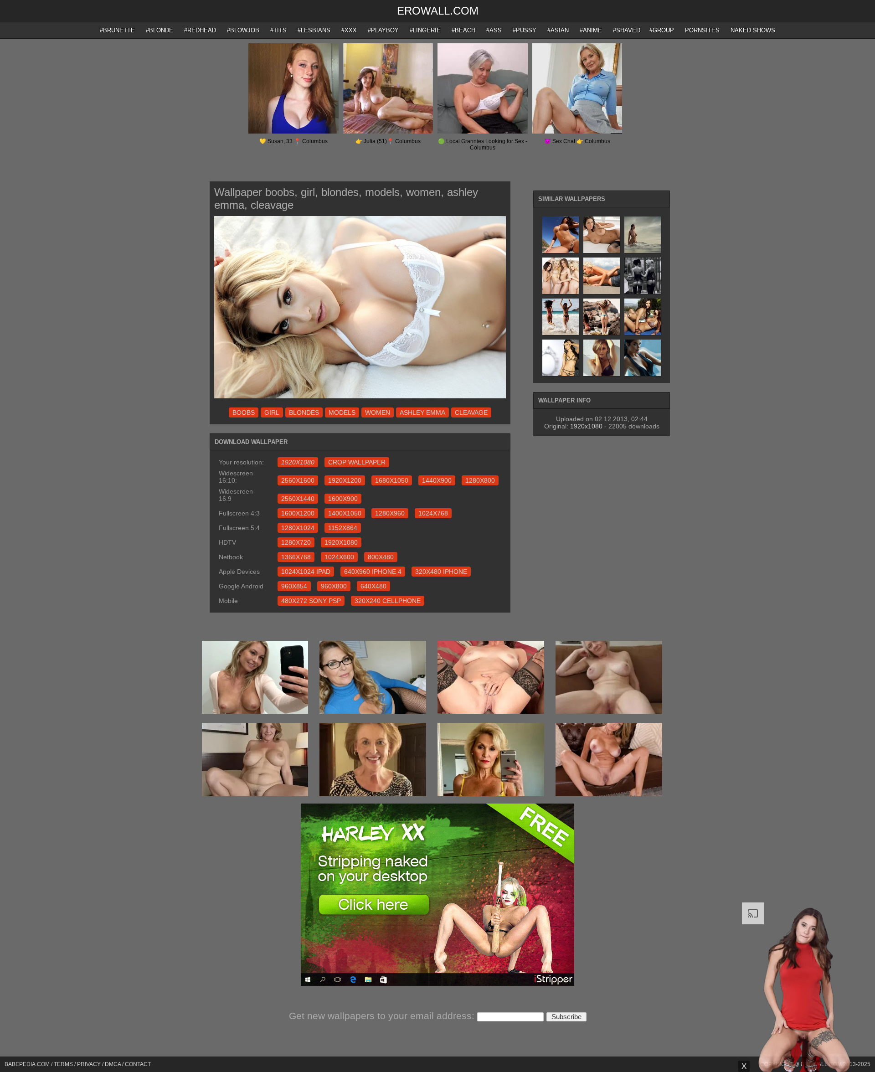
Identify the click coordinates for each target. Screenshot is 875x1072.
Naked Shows (753, 30)
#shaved (626, 30)
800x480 (381, 557)
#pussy (524, 30)
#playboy (383, 30)
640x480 (373, 586)
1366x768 (296, 557)
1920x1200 (344, 480)
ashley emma (422, 412)
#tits (278, 30)
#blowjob (243, 30)
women (377, 412)
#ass (494, 30)
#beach (463, 30)
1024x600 (339, 557)
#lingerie (425, 30)
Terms (63, 1064)
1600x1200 (297, 513)
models (342, 412)
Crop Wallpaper (357, 462)
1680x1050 (391, 480)
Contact (138, 1064)
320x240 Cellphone (388, 600)
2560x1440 (297, 498)
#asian (558, 30)
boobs (243, 412)
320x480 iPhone (441, 571)
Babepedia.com (27, 1064)
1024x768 (433, 513)
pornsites (702, 30)
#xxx (349, 30)
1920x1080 (341, 542)
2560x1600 (297, 480)
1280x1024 (297, 527)
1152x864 (342, 527)
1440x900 (437, 480)
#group (661, 30)
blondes (304, 412)
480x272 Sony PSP (311, 600)
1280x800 (480, 480)
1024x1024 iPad (305, 571)
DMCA (113, 1064)
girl (271, 412)
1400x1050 (344, 513)
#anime (591, 30)
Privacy (89, 1064)
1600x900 (343, 498)
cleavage (471, 412)
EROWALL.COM (438, 11)
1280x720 (296, 542)
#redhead (200, 30)
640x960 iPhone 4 (372, 571)
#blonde (159, 30)
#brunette (117, 30)
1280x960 (390, 513)
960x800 (334, 586)
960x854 (294, 586)
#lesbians (314, 30)
